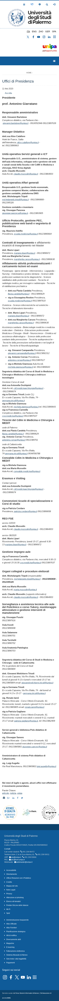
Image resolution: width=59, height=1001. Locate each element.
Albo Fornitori (11, 928)
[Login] (54, 4)
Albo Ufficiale (11, 924)
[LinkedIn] (13, 798)
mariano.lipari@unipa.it (24, 253)
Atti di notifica (11, 935)
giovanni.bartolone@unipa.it (15, 123)
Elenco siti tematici (13, 901)
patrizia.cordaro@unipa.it (25, 511)
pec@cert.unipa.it (18, 860)
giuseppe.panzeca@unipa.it (15, 213)
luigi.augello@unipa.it (46, 766)
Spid (8, 913)
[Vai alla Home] (29, 14)
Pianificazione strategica (15, 932)
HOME (29, 73)
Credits (9, 882)
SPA (54, 31)
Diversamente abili (13, 939)
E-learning (10, 947)
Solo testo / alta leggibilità (16, 959)
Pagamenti (10, 963)
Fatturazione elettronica (15, 951)
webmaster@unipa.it (24, 862)
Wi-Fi (8, 909)
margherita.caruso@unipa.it (27, 259)
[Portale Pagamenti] (32, 4)
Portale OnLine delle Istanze (17, 905)
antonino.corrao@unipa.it (19, 360)
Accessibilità (11, 870)
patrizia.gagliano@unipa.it (26, 721)
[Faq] (39, 4)
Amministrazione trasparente (17, 920)
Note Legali (10, 890)
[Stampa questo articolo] (4, 798)
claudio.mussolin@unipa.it (26, 174)
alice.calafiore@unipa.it (28, 142)
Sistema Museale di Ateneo (16, 955)
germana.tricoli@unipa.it (13, 400)
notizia (13, 793)
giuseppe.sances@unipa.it (34, 746)
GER (47, 31)
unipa (19, 793)
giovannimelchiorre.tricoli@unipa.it (37, 682)
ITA (28, 31)
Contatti (7, 849)
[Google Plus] (8, 798)
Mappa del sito (12, 886)
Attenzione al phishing (15, 898)
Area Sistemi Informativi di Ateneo (27, 993)
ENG (34, 31)
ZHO (41, 31)
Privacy (9, 894)
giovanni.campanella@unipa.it (22, 353)
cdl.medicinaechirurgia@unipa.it (28, 388)
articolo (5, 793)
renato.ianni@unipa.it (34, 707)
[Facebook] (18, 798)
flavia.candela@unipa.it (18, 294)
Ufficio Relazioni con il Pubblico (18, 878)
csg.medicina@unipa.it (12, 416)
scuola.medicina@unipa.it (26, 234)
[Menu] (54, 61)
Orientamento (11, 874)
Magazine (10, 943)
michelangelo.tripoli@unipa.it (15, 199)
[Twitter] (22, 798)
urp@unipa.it (16, 857)
